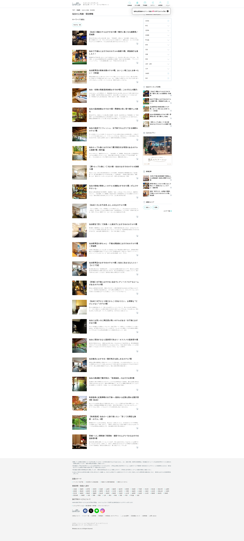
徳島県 (81, 493)
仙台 (148, 207)
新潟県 (94, 491)
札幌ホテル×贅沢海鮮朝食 (108, 482)
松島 (156, 207)
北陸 (138, 495)
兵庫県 (167, 491)
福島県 (114, 489)
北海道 (147, 21)
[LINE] (96, 510)
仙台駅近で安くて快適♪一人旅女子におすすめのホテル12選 (113, 224)
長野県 (101, 491)
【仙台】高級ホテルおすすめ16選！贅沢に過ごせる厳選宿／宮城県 (160, 93)
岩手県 (88, 489)
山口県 (127, 493)
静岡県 (75, 491)
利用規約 (100, 516)
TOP (73, 10)
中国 (126, 495)
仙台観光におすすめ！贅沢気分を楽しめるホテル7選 (110, 359)
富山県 (107, 491)
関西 (99, 495)
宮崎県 (166, 493)
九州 (105, 495)
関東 (94, 495)
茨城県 (133, 489)
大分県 (146, 493)
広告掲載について (135, 516)
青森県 (81, 489)
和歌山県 (160, 491)
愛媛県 (94, 493)
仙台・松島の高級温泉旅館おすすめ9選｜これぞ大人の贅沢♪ (113, 90)
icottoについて (76, 516)
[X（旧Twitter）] (91, 510)
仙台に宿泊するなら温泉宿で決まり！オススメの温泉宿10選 (113, 340)
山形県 (107, 489)
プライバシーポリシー (103, 505)
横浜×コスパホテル (122, 482)
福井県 (120, 491)
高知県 (88, 493)
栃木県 (120, 489)
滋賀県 (133, 491)
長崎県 (153, 493)
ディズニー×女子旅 (78, 482)
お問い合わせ (152, 516)
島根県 (114, 493)
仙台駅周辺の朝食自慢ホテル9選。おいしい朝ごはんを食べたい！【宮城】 (160, 109)
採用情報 (144, 516)
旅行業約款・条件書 (91, 505)
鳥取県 (107, 493)
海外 (146, 78)
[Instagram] (102, 510)
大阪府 (146, 491)
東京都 (153, 489)
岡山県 (101, 493)
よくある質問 (125, 516)
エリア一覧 (167, 211)
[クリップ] (137, 43)
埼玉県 (146, 489)
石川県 (114, 491)
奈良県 (153, 491)
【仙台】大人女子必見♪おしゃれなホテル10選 (107, 205)
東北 (110, 495)
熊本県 (159, 493)
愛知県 (81, 491)
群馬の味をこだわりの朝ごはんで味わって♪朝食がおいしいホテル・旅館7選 (160, 185)
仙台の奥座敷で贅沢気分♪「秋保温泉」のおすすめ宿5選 (111, 378)
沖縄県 (147, 73)
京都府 (140, 491)
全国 (89, 495)
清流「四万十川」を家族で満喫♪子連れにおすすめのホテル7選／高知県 (160, 193)
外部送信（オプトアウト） (112, 516)
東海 (115, 495)
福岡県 (133, 493)
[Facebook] (85, 510)
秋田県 (94, 489)
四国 (121, 495)
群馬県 (127, 489)
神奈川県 (160, 489)
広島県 (120, 493)
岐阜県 (88, 491)
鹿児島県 (75, 495)
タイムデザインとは (78, 505)
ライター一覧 (85, 516)
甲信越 (132, 495)
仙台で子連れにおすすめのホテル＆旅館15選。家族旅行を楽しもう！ (160, 101)
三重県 (127, 491)
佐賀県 (140, 493)
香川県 (75, 493)
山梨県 (167, 489)
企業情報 (93, 516)
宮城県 (78, 10)
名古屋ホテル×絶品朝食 (92, 482)
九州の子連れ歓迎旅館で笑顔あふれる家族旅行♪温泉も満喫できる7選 (160, 178)
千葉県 (140, 489)
